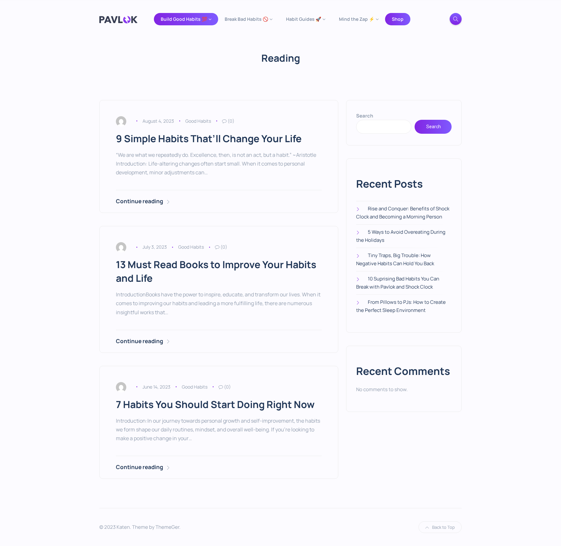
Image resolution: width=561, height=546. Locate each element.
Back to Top (443, 527)
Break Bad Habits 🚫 (246, 19)
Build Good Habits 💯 (184, 19)
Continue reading (139, 201)
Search (364, 115)
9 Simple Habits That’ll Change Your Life (209, 138)
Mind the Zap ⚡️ (356, 19)
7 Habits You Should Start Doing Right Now (215, 404)
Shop (398, 19)
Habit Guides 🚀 (303, 19)
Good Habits (198, 121)
